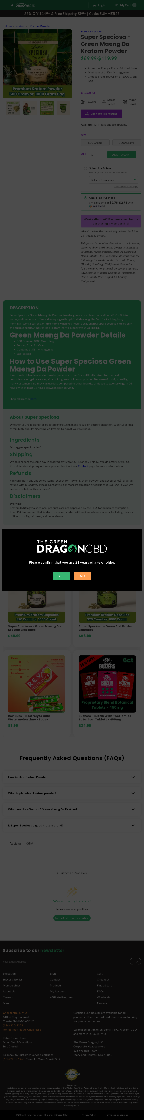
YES (61, 576)
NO (82, 576)
